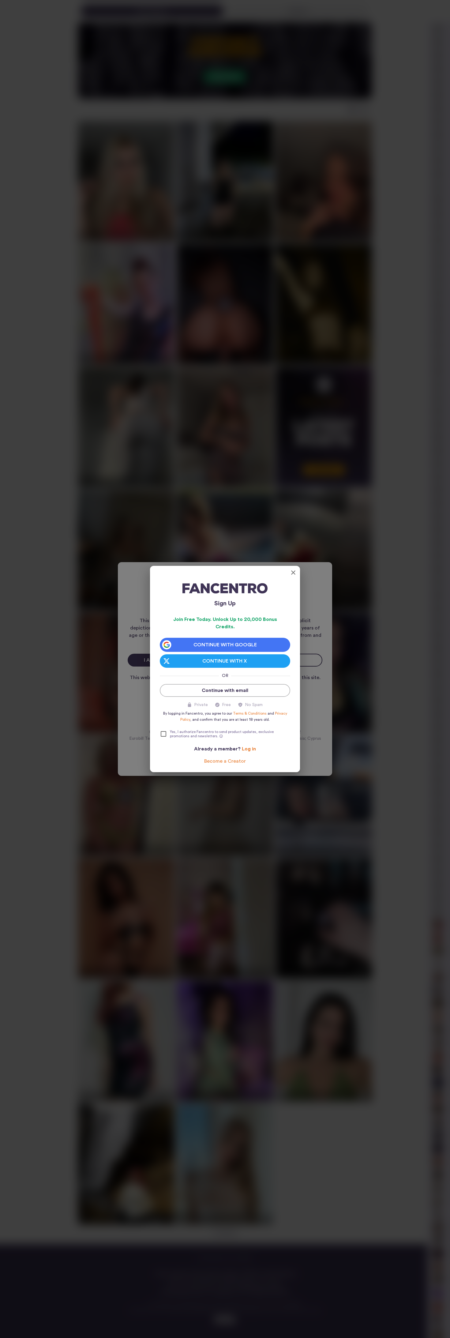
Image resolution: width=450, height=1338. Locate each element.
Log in (249, 748)
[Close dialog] (293, 572)
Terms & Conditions (250, 713)
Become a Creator (225, 761)
